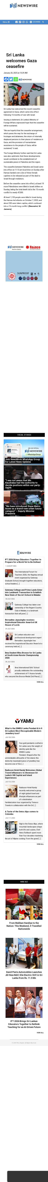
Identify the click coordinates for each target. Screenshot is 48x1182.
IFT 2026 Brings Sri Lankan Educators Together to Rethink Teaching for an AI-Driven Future (24, 1024)
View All (40, 682)
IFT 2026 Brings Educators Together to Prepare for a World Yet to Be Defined (23, 560)
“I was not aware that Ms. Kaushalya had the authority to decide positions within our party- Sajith (22, 484)
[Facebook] (6, 79)
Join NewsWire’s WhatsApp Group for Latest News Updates (22, 460)
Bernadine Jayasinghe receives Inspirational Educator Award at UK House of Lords (21, 622)
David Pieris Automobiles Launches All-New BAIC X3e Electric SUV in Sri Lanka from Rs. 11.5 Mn (24, 975)
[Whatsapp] (16, 79)
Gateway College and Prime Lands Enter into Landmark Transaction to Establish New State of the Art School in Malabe (23, 592)
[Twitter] (11, 79)
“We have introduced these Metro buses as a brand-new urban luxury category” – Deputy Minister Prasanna (23, 510)
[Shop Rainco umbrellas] (24, 262)
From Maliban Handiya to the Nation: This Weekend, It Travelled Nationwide (24, 926)
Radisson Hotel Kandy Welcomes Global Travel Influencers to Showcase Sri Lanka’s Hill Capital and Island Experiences (23, 774)
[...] (18, 584)
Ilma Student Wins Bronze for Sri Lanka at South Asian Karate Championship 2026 (23, 655)
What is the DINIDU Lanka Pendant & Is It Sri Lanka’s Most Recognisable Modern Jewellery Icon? (23, 731)
